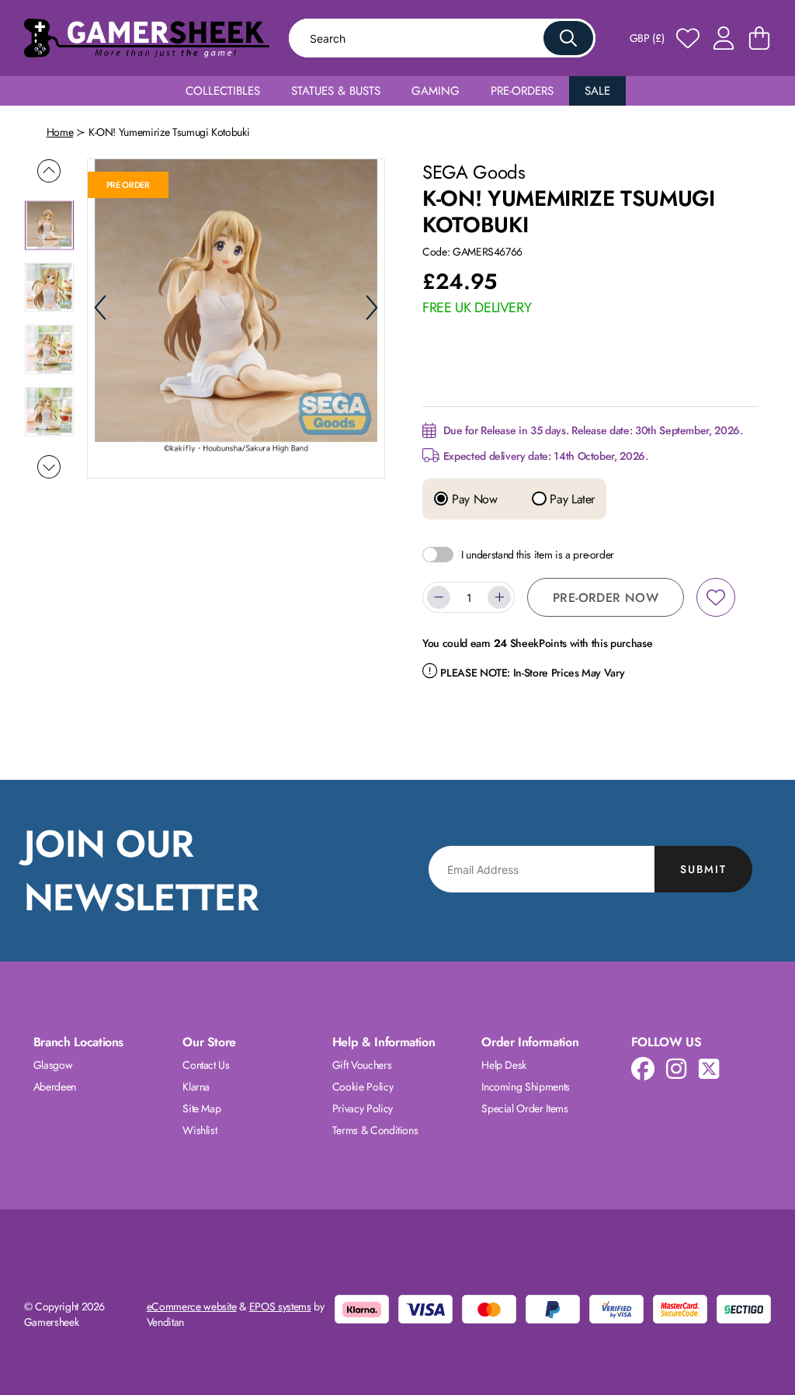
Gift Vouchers (361, 1065)
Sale (597, 91)
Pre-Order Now (605, 598)
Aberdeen (54, 1086)
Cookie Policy (362, 1086)
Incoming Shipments (525, 1086)
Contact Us (206, 1065)
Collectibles (223, 91)
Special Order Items (524, 1108)
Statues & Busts (335, 91)
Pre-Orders (522, 91)
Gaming (435, 91)
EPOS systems (280, 1306)
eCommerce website (192, 1306)
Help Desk (503, 1065)
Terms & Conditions (375, 1130)
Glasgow (53, 1065)
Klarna (196, 1086)
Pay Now (472, 499)
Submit (703, 869)
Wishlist (199, 1130)
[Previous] (100, 307)
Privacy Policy (362, 1108)
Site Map (201, 1108)
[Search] (568, 38)
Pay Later (571, 499)
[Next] (371, 307)
